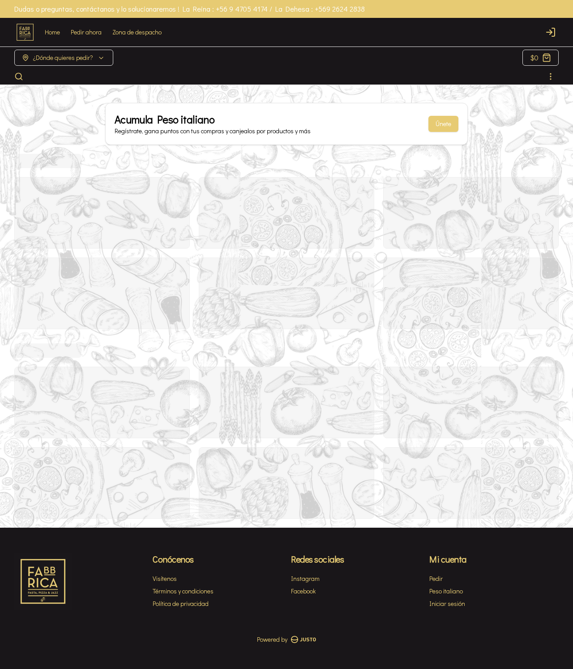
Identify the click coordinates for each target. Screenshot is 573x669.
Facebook (303, 591)
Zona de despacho (137, 32)
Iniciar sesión (447, 603)
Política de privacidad (181, 603)
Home (52, 32)
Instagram (305, 578)
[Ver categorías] (551, 76)
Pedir (436, 578)
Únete (443, 123)
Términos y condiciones (183, 591)
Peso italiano (446, 591)
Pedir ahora (86, 32)
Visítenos (165, 578)
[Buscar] (18, 76)
